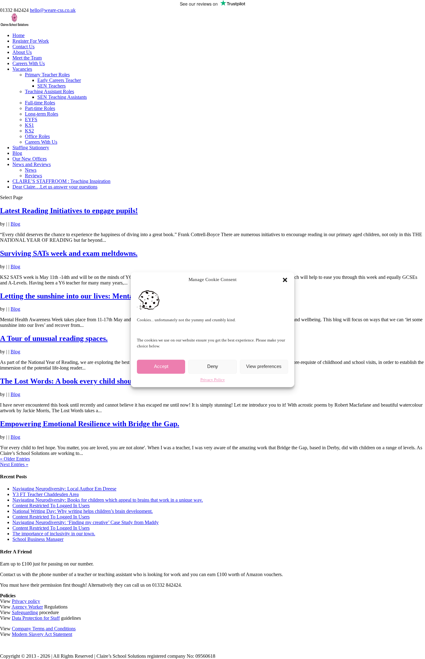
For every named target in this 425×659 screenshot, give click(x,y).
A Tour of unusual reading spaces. (54, 338)
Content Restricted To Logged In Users (51, 505)
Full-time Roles (40, 102)
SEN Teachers (51, 85)
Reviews (33, 175)
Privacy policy (26, 601)
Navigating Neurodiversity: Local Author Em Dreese (64, 488)
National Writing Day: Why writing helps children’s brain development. (82, 511)
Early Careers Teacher (59, 80)
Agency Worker (27, 606)
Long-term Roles (41, 114)
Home (18, 35)
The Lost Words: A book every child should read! (78, 381)
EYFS (31, 119)
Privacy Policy (212, 379)
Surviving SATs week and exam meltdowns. (69, 253)
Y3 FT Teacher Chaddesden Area (45, 494)
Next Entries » (14, 464)
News (30, 170)
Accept (161, 366)
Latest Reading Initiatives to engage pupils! (69, 211)
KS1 (29, 125)
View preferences (264, 366)
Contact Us (23, 46)
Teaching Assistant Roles (49, 91)
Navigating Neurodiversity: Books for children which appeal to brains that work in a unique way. (107, 500)
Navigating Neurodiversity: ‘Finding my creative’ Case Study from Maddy (85, 522)
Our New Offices (29, 158)
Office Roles (37, 136)
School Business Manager (37, 539)
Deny (212, 366)
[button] (285, 280)
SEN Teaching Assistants (62, 97)
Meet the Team (27, 57)
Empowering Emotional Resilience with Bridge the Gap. (89, 424)
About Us (22, 52)
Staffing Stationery (30, 147)
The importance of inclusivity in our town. (53, 533)
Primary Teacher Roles (47, 74)
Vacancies (22, 69)
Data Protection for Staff (36, 618)
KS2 (29, 130)
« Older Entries (15, 458)
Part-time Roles (40, 108)
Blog (17, 153)
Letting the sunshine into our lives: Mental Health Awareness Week (107, 296)
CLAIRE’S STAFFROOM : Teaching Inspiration (61, 181)
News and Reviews (31, 164)
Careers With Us (28, 63)
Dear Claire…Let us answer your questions (54, 186)
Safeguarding (25, 612)
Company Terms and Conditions (44, 628)
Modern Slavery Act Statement (42, 634)
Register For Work (30, 41)
